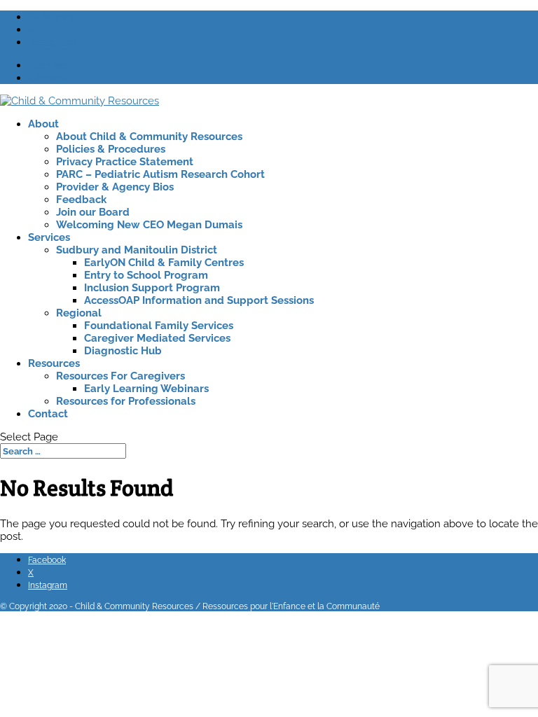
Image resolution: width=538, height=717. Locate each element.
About (43, 124)
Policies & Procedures (110, 149)
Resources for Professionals (125, 401)
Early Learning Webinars (146, 388)
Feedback (81, 199)
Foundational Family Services (158, 325)
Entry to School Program (146, 275)
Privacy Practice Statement (124, 161)
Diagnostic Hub (123, 350)
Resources (54, 363)
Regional (79, 313)
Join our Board (93, 212)
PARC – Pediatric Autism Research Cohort (160, 174)
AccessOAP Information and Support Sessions (199, 300)
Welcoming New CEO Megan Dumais (149, 224)
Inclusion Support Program (152, 287)
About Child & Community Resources (149, 136)
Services (49, 237)
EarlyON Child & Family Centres (164, 262)
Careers (46, 77)
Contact (48, 414)
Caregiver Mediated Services (157, 338)
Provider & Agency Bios (115, 187)
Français (47, 65)
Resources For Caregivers (120, 376)
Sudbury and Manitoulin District (136, 250)
